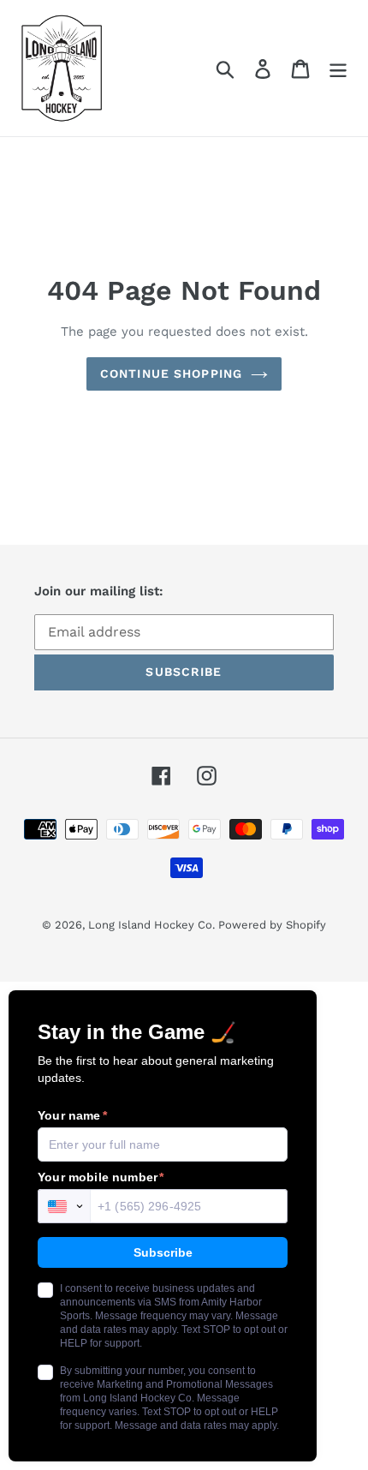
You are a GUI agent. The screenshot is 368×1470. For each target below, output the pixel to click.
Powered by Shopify (272, 924)
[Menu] (338, 68)
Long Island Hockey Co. (153, 924)
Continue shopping (171, 373)
